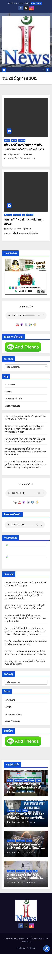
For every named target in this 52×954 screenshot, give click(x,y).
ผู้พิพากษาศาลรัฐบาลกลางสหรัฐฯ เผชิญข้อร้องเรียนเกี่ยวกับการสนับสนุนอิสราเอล (25, 847)
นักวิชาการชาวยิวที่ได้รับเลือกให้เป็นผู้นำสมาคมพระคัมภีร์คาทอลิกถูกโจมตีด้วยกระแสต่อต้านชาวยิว (24, 429)
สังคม (26, 780)
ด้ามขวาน (8, 215)
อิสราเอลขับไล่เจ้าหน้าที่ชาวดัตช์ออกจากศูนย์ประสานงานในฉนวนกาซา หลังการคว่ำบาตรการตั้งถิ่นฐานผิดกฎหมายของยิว (26, 464)
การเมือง (10, 780)
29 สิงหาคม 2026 (17, 792)
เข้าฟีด (8, 391)
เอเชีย (38, 780)
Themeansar (26, 942)
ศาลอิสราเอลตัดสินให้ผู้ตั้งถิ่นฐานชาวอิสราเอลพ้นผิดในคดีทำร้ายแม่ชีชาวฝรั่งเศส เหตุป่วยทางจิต (25, 451)
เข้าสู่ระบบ (10, 384)
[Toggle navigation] (24, 70)
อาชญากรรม (20, 841)
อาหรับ (32, 780)
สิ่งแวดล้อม (17, 215)
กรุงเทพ (7, 140)
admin (29, 154)
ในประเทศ (22, 140)
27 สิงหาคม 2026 (17, 882)
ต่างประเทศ (18, 780)
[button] (43, 69)
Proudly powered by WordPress (17, 938)
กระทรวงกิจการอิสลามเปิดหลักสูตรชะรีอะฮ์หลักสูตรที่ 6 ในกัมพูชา (25, 787)
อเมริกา (25, 810)
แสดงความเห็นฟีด (13, 398)
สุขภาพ (14, 140)
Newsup (42, 938)
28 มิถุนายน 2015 (14, 154)
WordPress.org (12, 405)
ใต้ (23, 215)
